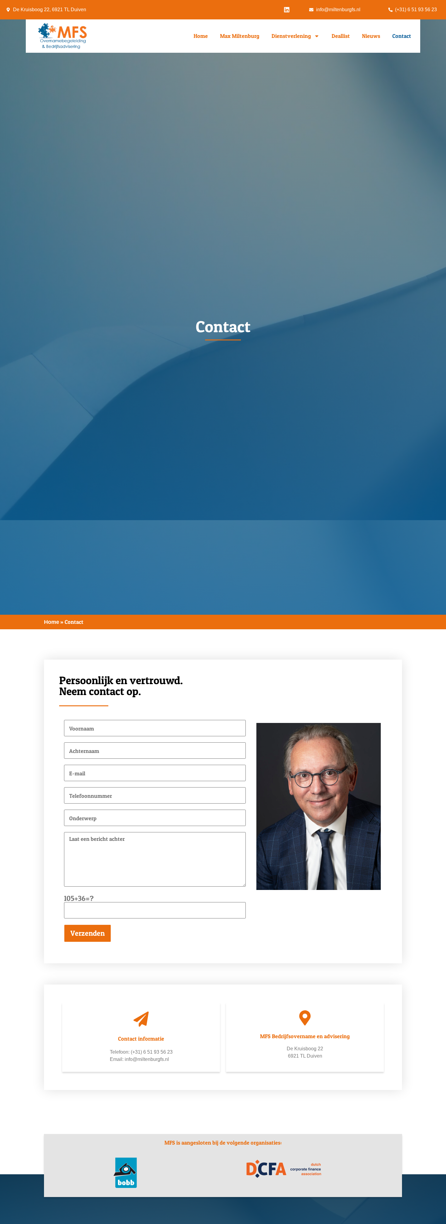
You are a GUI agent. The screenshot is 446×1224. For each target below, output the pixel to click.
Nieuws (371, 36)
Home (201, 36)
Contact (401, 36)
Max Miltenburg (239, 36)
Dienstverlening (291, 36)
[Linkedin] (287, 10)
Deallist (341, 36)
